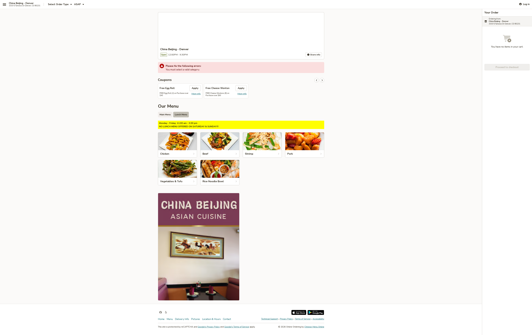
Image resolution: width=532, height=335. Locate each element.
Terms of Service (303, 319)
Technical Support (269, 319)
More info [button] (196, 93)
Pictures (195, 319)
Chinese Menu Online (314, 326)
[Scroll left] (316, 80)
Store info (315, 54)
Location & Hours (211, 319)
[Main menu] (4, 4)
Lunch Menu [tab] (181, 114)
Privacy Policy (286, 319)
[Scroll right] (322, 80)
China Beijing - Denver (21, 3)
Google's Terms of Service (236, 326)
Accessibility (318, 319)
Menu (170, 319)
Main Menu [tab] (165, 114)
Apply (195, 88)
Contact (227, 319)
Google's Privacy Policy (209, 326)
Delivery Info (182, 319)
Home (161, 319)
